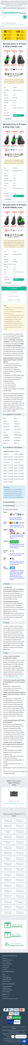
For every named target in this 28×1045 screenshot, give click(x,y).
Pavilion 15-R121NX (19, 476)
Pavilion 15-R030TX (19, 470)
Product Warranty (7, 963)
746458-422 (6, 426)
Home (3, 23)
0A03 (4, 418)
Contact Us (5, 996)
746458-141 (17, 424)
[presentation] (14, 288)
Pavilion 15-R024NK (8, 470)
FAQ (6, 8)
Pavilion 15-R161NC (19, 479)
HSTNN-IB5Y (6, 437)
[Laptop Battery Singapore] (14, 14)
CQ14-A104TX (17, 429)
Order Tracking (6, 988)
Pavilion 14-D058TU (19, 454)
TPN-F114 (16, 443)
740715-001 (6, 424)
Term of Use (6, 967)
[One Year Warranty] (14, 935)
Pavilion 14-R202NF (8, 457)
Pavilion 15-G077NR (8, 468)
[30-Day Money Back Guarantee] (14, 925)
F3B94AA (5, 435)
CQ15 (4, 432)
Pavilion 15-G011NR (8, 465)
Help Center (6, 976)
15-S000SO (17, 451)
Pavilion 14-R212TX (19, 457)
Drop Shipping (6, 991)
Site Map (5, 969)
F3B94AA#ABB (18, 435)
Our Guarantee (6, 961)
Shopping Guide (7, 979)
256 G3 (15, 421)
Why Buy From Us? (7, 960)
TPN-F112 (5, 443)
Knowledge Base (7, 977)
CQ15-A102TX (17, 432)
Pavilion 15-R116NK (8, 476)
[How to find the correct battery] (14, 944)
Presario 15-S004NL (8, 482)
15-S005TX (6, 454)
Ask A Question (8, 118)
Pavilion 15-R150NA (8, 479)
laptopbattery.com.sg (16, 1026)
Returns (16, 8)
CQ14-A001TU (6, 429)
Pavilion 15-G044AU (19, 465)
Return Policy (6, 981)
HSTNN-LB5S (17, 437)
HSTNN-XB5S (6, 440)
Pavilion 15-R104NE (19, 473)
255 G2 (5, 421)
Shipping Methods (7, 986)
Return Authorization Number (10, 998)
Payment (10, 8)
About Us (5, 958)
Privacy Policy (6, 965)
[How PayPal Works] (14, 1023)
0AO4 (15, 418)
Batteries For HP (11, 23)
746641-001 (17, 426)
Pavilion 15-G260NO (19, 468)
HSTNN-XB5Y (17, 440)
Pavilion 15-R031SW (8, 473)
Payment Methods (7, 990)
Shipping (22, 8)
